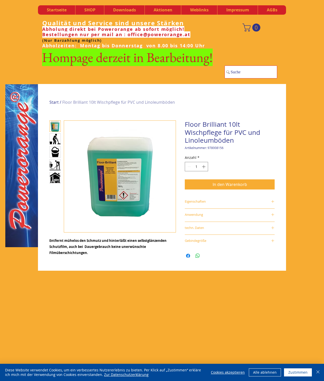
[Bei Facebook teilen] (188, 256)
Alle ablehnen (265, 372)
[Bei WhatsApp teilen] (198, 256)
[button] (124, 10)
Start (54, 102)
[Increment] (204, 166)
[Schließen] (318, 372)
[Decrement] (189, 166)
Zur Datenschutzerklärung (126, 374)
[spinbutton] (196, 166)
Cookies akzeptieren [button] (228, 372)
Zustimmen (298, 372)
